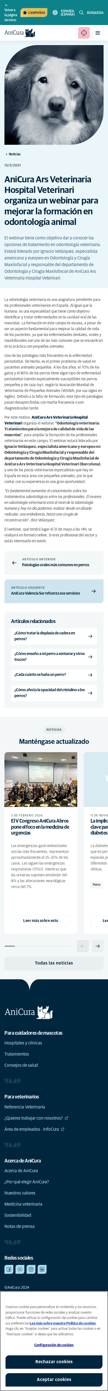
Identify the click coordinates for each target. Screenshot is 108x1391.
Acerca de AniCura (21, 1171)
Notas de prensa (19, 1226)
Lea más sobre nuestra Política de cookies (63, 1323)
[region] (54, 1341)
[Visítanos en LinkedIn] (42, 1269)
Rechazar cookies (54, 1362)
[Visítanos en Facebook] (8, 1269)
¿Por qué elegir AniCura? (26, 1182)
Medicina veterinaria (23, 1204)
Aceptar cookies (54, 1379)
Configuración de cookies (54, 1345)
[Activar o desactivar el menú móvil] (98, 33)
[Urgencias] (84, 33)
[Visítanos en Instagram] (31, 1269)
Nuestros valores (19, 1193)
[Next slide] (98, 946)
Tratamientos (16, 1054)
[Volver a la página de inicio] (19, 32)
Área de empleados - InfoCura (31, 1129)
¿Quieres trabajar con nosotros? (33, 1118)
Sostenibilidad (17, 1215)
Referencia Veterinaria (24, 1107)
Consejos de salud (21, 1065)
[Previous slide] (83, 946)
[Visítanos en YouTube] (20, 1269)
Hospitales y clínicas (23, 1043)
